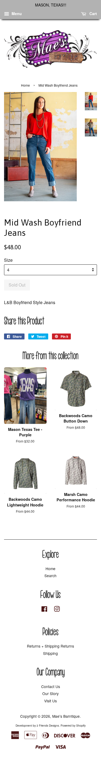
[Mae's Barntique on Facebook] (44, 609)
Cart (92, 13)
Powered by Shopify (73, 725)
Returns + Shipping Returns (50, 646)
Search (50, 575)
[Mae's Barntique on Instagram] (57, 609)
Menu (16, 13)
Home (25, 85)
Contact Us (50, 686)
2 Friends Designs (48, 725)
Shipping (50, 653)
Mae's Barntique (66, 716)
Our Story (50, 693)
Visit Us (50, 700)
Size (8, 260)
